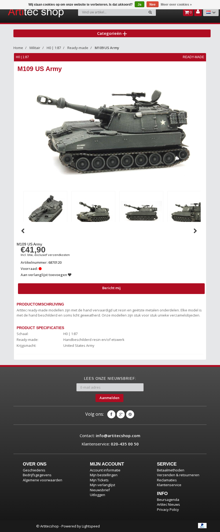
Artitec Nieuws (168, 504)
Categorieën (110, 33)
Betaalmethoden (170, 470)
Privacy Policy (168, 509)
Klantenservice (169, 484)
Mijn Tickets (99, 480)
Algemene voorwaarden (42, 480)
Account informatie (105, 470)
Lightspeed (91, 526)
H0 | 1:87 (54, 47)
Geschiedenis (34, 470)
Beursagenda (168, 499)
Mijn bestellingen (104, 475)
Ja (139, 4)
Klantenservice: (110, 444)
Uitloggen (97, 494)
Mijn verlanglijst (102, 484)
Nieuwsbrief (100, 490)
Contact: (110, 435)
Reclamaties (167, 480)
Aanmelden (109, 397)
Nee (152, 4)
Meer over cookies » (176, 4)
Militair (35, 47)
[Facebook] (111, 414)
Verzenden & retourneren (178, 475)
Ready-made (77, 47)
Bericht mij (111, 287)
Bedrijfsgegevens (37, 475)
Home (18, 47)
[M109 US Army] (45, 212)
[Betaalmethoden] (202, 525)
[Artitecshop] (23, 11)
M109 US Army (107, 47)
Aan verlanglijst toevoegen (44, 274)
